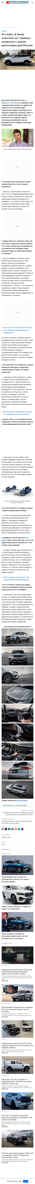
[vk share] (12, 829)
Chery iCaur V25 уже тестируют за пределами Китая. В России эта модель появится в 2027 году (17, 1082)
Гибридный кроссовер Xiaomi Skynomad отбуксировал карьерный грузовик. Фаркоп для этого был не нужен (17, 972)
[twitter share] (6, 829)
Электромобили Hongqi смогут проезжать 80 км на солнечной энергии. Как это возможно (17, 1009)
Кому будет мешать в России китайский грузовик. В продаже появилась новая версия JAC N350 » (18, 813)
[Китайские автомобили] (17, 2)
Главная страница (6, 27)
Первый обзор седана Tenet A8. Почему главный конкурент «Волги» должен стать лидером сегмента (17, 1045)
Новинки (15, 27)
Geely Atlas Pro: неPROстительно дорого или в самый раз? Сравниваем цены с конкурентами (17, 330)
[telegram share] (19, 829)
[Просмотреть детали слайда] (18, 806)
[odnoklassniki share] (16, 829)
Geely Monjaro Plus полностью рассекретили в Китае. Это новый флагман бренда (15, 879)
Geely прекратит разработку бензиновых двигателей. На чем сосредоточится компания (15, 936)
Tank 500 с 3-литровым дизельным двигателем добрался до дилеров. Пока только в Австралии (17, 1118)
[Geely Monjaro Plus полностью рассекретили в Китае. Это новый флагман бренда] (17, 865)
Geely (3, 844)
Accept (25, 1181)
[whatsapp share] (9, 829)
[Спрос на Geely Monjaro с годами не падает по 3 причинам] (17, 895)
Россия (4, 1149)
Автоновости (5, 965)
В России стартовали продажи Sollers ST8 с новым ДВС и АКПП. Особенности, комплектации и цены (17, 1155)
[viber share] (22, 829)
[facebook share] (3, 829)
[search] (32, 2)
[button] (17, 138)
